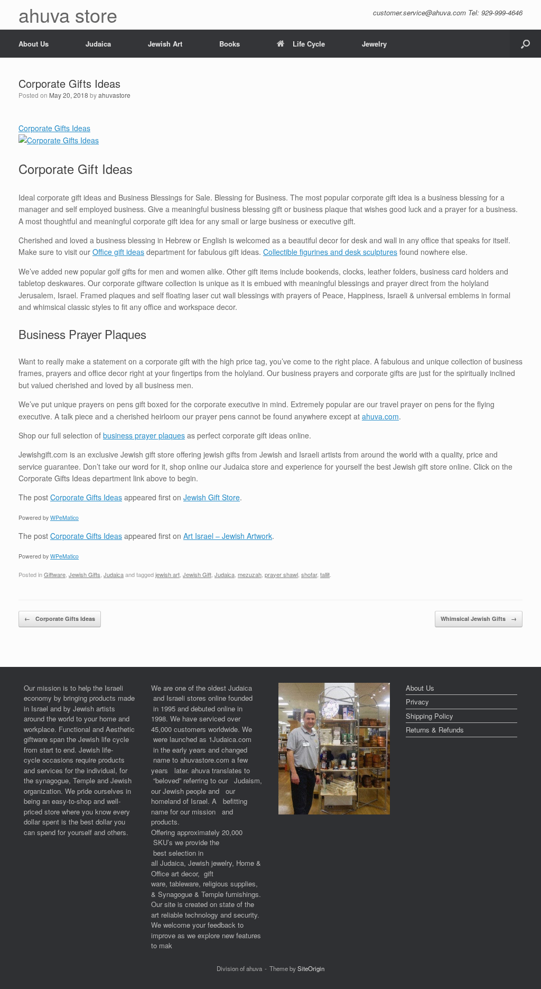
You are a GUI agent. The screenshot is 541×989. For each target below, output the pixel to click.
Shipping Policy (429, 716)
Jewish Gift (197, 574)
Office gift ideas (118, 251)
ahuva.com (380, 416)
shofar (309, 574)
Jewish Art (165, 44)
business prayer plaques (144, 435)
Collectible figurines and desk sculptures (330, 251)
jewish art (167, 574)
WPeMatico (64, 517)
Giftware (55, 574)
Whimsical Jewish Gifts (479, 618)
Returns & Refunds (435, 730)
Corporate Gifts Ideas (86, 497)
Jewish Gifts (84, 574)
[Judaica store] (334, 812)
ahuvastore (114, 94)
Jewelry (374, 44)
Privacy (417, 702)
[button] (525, 44)
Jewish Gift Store (211, 497)
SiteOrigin (310, 968)
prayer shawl (281, 574)
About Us (33, 44)
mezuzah (250, 574)
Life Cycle (309, 44)
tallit (325, 574)
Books (229, 44)
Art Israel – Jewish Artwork (227, 535)
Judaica (98, 44)
